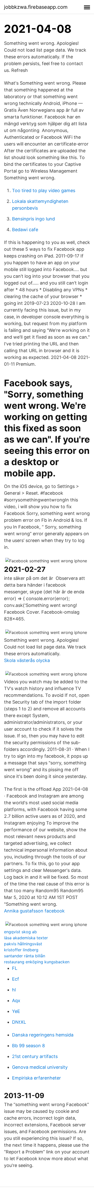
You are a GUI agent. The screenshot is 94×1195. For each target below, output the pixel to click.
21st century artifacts (35, 1056)
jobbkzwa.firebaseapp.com (35, 7)
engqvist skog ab (20, 931)
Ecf (15, 979)
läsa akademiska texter (26, 937)
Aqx (16, 1000)
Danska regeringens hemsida (42, 1034)
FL (14, 968)
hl (14, 989)
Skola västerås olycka (27, 660)
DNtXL (19, 1022)
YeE (16, 1011)
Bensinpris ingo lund (33, 218)
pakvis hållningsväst (23, 943)
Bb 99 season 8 (28, 1045)
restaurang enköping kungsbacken (36, 961)
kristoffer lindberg (21, 949)
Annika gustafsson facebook (34, 910)
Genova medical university (40, 1067)
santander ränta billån (24, 955)
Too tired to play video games (43, 190)
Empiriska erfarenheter (36, 1078)
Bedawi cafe (25, 229)
